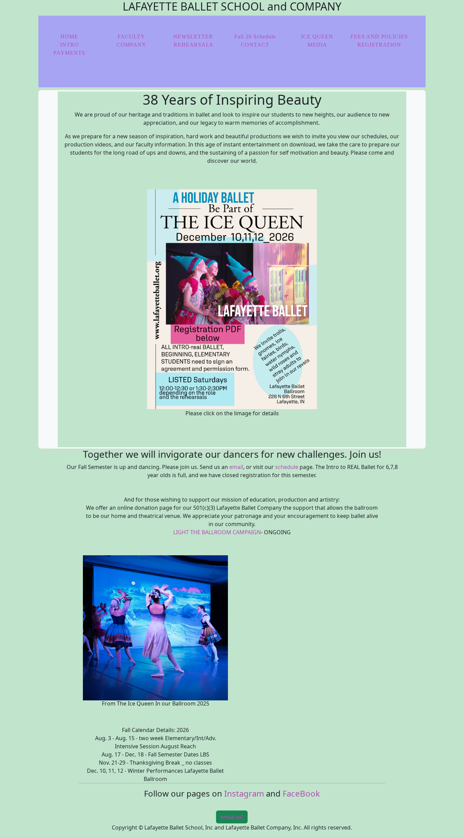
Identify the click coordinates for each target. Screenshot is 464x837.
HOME (69, 36)
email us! (231, 817)
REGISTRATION (379, 45)
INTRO (69, 45)
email (236, 467)
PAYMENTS (69, 53)
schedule (286, 467)
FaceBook (301, 793)
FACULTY (131, 36)
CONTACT (255, 45)
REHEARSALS (193, 45)
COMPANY (131, 45)
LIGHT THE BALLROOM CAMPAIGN (217, 532)
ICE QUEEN (317, 36)
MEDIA (317, 45)
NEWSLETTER (193, 36)
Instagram (244, 793)
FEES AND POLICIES (379, 36)
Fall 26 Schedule (255, 36)
